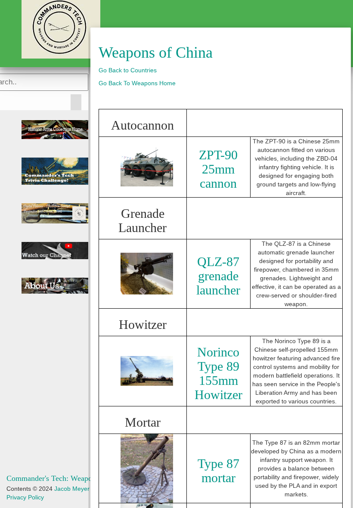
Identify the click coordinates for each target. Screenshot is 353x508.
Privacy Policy (25, 497)
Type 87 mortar (218, 470)
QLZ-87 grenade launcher (218, 275)
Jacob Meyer (72, 488)
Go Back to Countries (128, 70)
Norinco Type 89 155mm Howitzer (218, 373)
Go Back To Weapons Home (137, 83)
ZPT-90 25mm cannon (218, 169)
